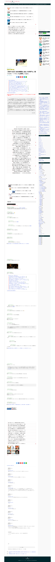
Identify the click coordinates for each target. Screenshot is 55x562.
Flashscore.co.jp (41, 159)
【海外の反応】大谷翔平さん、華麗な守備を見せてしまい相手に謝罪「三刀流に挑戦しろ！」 (19, 404)
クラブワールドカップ (42, 179)
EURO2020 (40, 185)
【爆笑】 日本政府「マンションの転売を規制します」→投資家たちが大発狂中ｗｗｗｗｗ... (44, 113)
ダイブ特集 (40, 219)
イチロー (40, 205)
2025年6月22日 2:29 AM (10, 525)
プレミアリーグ (41, 170)
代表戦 (18, 4)
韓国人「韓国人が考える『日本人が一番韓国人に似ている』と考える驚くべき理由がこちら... (18, 89)
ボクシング (26, 4)
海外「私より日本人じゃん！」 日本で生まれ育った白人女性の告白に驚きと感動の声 (44, 122)
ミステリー (40, 228)
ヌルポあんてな (41, 146)
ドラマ (40, 232)
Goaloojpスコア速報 (41, 160)
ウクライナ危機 (40, 217)
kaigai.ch (40, 153)
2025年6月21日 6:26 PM (10, 470)
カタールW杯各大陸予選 (42, 188)
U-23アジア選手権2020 (42, 191)
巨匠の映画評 (37, 4)
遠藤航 (40, 167)
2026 (40, 237)
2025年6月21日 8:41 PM (10, 502)
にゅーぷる (40, 140)
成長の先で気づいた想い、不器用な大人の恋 (12, 275)
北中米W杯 (40, 181)
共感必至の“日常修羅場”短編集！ (11, 80)
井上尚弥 (40, 208)
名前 (8, 543)
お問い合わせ (45, 4)
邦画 (39, 225)
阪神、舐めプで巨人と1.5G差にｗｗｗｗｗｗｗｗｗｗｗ (14, 285)
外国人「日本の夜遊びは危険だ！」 (44, 111)
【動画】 (17, 221)
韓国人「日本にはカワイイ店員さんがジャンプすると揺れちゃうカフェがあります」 (17, 90)
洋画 (39, 224)
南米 (39, 176)
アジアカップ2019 (41, 189)
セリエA (40, 171)
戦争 (39, 226)
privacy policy (41, 4)
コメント (9, 534)
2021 (40, 241)
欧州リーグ (11, 4)
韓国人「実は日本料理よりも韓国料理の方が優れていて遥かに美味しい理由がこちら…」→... (18, 286)
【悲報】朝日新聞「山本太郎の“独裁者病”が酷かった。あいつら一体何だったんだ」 (17, 276)
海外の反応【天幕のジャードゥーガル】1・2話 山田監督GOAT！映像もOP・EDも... (17, 277)
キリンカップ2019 (41, 190)
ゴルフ (39, 215)
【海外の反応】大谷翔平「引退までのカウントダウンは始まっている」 (18, 553)
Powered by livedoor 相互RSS (11, 92)
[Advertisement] (21, 45)
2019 (40, 243)
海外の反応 (7, 4)
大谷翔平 (11, 465)
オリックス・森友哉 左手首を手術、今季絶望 (13, 284)
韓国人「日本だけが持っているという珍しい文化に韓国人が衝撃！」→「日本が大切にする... (18, 287)
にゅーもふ (40, 139)
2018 (40, 244)
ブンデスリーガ (41, 172)
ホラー (40, 227)
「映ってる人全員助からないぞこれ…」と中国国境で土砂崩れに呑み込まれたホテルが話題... (44, 99)
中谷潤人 (40, 209)
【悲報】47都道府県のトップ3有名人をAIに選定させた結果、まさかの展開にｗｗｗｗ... (44, 116)
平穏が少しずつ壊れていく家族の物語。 (44, 97)
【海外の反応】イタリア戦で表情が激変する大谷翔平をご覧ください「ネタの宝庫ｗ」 (18, 243)
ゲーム (40, 234)
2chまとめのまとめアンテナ (42, 154)
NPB (39, 206)
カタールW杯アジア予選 (42, 187)
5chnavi (40, 155)
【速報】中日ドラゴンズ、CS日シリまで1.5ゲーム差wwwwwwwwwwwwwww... (17, 282)
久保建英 (40, 168)
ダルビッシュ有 (41, 198)
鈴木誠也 (40, 199)
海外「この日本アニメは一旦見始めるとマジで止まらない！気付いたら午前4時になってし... (18, 85)
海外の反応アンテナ (41, 148)
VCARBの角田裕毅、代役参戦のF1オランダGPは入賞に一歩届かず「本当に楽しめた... (44, 109)
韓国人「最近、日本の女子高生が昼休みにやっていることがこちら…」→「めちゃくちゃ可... (18, 88)
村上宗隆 (40, 200)
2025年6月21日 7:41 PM (10, 496)
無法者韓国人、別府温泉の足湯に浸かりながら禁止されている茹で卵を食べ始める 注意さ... (44, 125)
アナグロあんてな (41, 147)
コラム (33, 4)
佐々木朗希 (40, 196)
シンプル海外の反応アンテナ (42, 152)
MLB (22, 4)
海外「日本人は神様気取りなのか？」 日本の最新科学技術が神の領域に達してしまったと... (18, 86)
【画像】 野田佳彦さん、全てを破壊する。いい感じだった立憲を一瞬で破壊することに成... (18, 283)
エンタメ (30, 4)
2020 (40, 242)
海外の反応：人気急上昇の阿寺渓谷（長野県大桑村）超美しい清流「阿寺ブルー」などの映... (18, 87)
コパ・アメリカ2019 (41, 186)
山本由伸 (40, 195)
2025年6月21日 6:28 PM (10, 476)
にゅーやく (40, 141)
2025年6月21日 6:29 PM (10, 482)
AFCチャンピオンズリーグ (42, 178)
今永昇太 (40, 197)
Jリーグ (14, 4)
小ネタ (39, 218)
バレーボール (40, 214)
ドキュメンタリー (41, 233)
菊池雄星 (40, 204)
